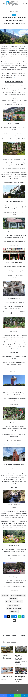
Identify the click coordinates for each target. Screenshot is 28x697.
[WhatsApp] (19, 616)
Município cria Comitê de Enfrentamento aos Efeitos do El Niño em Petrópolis (21, 677)
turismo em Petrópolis (14, 608)
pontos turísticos (14, 605)
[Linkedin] (12, 616)
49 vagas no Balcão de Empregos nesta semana (6, 676)
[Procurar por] (26, 4)
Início (12, 11)
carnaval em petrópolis (18, 595)
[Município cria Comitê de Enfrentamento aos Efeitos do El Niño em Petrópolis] (21, 670)
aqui (14, 77)
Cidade (16, 11)
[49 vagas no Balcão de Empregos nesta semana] (7, 670)
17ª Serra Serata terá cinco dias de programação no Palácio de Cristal (7, 656)
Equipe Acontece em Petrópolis (14, 635)
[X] (8, 616)
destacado (14, 598)
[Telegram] (23, 616)
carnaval (5, 595)
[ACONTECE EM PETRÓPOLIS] (12, 3)
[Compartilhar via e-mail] (14, 620)
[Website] (14, 638)
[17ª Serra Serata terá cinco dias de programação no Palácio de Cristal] (7, 649)
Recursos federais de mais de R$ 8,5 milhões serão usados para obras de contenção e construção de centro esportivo (21, 658)
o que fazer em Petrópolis (14, 602)
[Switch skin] (23, 4)
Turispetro (14, 611)
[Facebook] (5, 616)
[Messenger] (15, 616)
